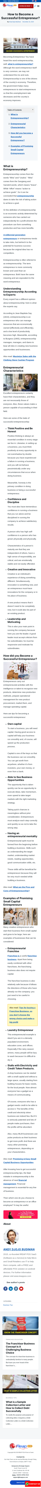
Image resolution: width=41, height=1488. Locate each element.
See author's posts (16, 1282)
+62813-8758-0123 (22, 1475)
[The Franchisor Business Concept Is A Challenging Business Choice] (20, 1325)
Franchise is (14, 956)
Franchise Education (14, 1339)
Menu (38, 6)
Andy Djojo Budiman (15, 22)
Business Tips (8, 1305)
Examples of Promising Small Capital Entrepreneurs (22, 149)
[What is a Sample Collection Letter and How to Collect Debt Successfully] (20, 1384)
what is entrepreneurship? (20, 64)
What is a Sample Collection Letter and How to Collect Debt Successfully (18, 1406)
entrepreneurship (25, 196)
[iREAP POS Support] (33, 1486)
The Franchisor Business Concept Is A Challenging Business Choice (20, 1348)
